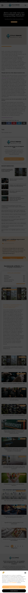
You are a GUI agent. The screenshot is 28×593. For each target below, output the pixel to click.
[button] (25, 572)
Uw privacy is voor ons (14, 587)
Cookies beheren (14, 590)
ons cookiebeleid (12, 582)
